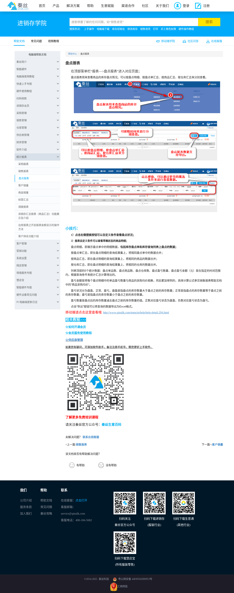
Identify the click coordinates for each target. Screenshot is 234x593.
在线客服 (216, 41)
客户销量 (217, 444)
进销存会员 (22, 105)
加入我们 (26, 513)
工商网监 (122, 586)
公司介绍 (26, 500)
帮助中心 (72, 54)
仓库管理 (21, 127)
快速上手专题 (24, 83)
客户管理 (21, 243)
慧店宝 (20, 280)
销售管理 (21, 120)
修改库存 (132, 29)
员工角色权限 (168, 29)
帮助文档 (19, 41)
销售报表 (81, 444)
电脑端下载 (103, 29)
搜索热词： (75, 29)
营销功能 (21, 251)
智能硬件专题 (24, 287)
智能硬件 (21, 69)
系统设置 (21, 258)
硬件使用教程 (24, 91)
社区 (145, 6)
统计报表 (21, 157)
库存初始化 (118, 29)
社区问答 (193, 41)
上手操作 (89, 29)
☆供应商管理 (74, 339)
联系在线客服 (91, 437)
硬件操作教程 (186, 29)
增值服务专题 (24, 272)
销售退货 (145, 29)
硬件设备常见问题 (26, 294)
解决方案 (73, 6)
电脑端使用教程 (25, 76)
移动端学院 (168, 41)
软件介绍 (21, 149)
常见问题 (36, 41)
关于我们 (162, 6)
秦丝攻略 (46, 513)
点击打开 (81, 500)
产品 (56, 6)
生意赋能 (107, 6)
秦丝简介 (21, 62)
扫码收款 (21, 98)
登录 (186, 6)
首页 (42, 6)
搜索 (209, 22)
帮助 (90, 6)
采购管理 (21, 113)
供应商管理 (22, 135)
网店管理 (21, 265)
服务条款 (26, 507)
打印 (155, 29)
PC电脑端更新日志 (26, 302)
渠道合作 (128, 6)
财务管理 (21, 142)
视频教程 (53, 41)
